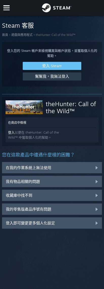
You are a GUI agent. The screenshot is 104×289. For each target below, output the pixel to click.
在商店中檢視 (17, 123)
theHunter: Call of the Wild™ (71, 107)
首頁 (5, 35)
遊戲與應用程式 (22, 35)
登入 (11, 132)
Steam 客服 (18, 25)
